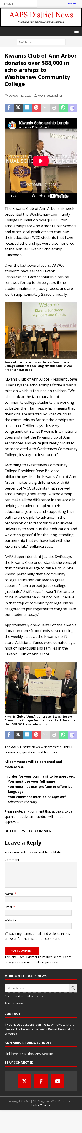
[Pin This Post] (36, 108)
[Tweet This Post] (18, 108)
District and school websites (24, 996)
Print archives (14, 1003)
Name (10, 893)
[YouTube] (57, 1081)
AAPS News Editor (50, 95)
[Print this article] (54, 108)
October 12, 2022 (20, 95)
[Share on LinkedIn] (27, 108)
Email (9, 907)
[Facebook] (41, 1081)
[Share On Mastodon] (72, 108)
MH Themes (43, 1105)
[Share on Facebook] (9, 108)
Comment (12, 859)
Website (10, 920)
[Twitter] (24, 1081)
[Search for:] (18, 3)
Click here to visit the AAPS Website (29, 1054)
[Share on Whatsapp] (63, 108)
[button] (76, 31)
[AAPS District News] (41, 24)
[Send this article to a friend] (45, 108)
